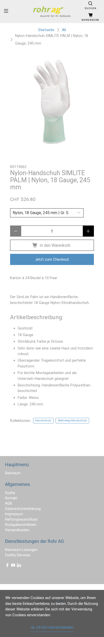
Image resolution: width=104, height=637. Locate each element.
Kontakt (11, 498)
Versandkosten (17, 530)
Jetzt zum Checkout (52, 259)
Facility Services (17, 555)
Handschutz (43, 420)
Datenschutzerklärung (23, 509)
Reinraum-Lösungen (21, 550)
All (64, 30)
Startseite (46, 30)
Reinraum (13, 473)
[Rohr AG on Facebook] (7, 566)
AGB (8, 503)
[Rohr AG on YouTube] (13, 566)
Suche (10, 493)
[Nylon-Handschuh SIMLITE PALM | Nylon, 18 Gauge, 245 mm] (52, 101)
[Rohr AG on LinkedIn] (19, 566)
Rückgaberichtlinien (20, 525)
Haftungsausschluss (21, 519)
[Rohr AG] (52, 11)
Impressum (14, 514)
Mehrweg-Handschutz (72, 420)
